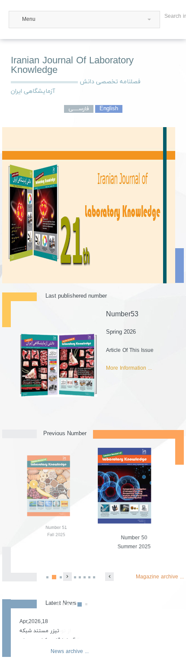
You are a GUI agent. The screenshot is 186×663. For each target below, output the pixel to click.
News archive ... (70, 651)
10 (94, 577)
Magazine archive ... (160, 577)
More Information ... (129, 368)
